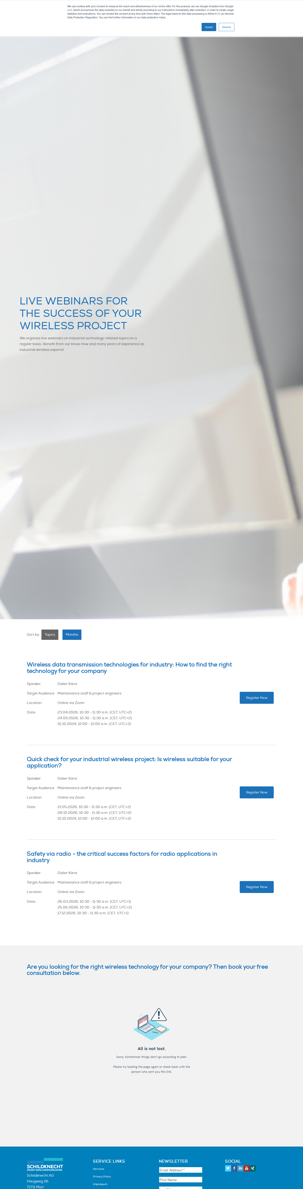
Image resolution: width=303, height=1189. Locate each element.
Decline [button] (226, 27)
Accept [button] (209, 27)
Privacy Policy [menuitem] (102, 1176)
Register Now (256, 698)
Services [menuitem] (98, 1169)
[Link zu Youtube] (247, 1168)
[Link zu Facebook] (234, 1168)
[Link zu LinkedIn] (240, 1168)
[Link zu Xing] (253, 1168)
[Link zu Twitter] (228, 1168)
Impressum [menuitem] (100, 1184)
